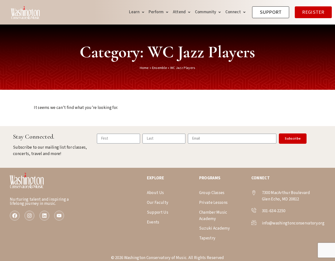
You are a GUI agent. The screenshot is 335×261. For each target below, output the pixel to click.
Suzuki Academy (214, 228)
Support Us (157, 212)
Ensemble (159, 67)
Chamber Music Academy (213, 215)
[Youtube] (59, 216)
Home (144, 67)
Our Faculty (157, 203)
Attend (179, 12)
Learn (134, 12)
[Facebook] (15, 216)
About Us (155, 193)
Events (153, 222)
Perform (156, 12)
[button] (136, 12)
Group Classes (212, 193)
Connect (233, 12)
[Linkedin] (44, 216)
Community (205, 12)
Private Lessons (213, 203)
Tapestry (207, 238)
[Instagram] (29, 216)
